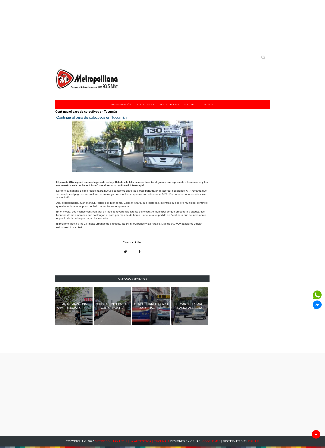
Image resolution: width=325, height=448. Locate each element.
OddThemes (211, 441)
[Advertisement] (162, 26)
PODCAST (190, 104)
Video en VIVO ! (145, 104)
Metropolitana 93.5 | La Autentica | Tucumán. (132, 441)
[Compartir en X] (125, 251)
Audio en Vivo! (169, 104)
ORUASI (253, 441)
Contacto (207, 104)
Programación (121, 104)
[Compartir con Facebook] (139, 251)
